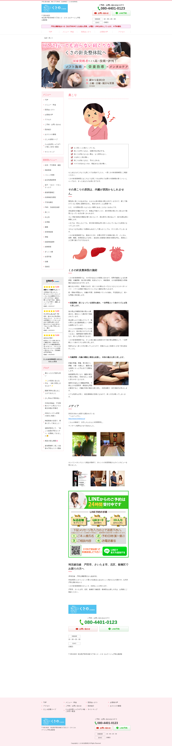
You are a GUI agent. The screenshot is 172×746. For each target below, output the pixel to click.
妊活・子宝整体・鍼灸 (53, 165)
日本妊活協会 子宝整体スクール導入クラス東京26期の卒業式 (53, 405)
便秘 (46, 237)
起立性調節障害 (50, 180)
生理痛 (47, 222)
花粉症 (47, 266)
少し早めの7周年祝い (52, 398)
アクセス (121, 32)
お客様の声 (104, 32)
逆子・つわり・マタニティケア (53, 186)
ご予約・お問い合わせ (53, 124)
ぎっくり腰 (49, 252)
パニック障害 (49, 175)
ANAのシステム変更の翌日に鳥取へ (52, 414)
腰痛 (46, 227)
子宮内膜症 (49, 202)
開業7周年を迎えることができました (52, 392)
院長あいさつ (86, 32)
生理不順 (48, 256)
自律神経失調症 (50, 197)
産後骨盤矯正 (49, 192)
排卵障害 (48, 247)
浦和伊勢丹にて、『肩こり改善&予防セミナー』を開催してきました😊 (53, 432)
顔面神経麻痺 (49, 242)
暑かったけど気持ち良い (53, 374)
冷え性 (47, 217)
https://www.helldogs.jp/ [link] (76, 419)
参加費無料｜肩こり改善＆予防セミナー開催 (53, 447)
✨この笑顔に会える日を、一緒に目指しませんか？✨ (53, 383)
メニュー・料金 (68, 32)
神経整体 (48, 170)
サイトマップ (49, 152)
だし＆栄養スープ (51, 139)
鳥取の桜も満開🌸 (51, 441)
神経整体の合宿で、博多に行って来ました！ (53, 422)
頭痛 (46, 261)
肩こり (47, 212)
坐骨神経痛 (49, 232)
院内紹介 (48, 129)
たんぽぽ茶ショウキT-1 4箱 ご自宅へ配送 (53, 145)
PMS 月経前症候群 (52, 207)
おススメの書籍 (50, 134)
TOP (50, 32)
